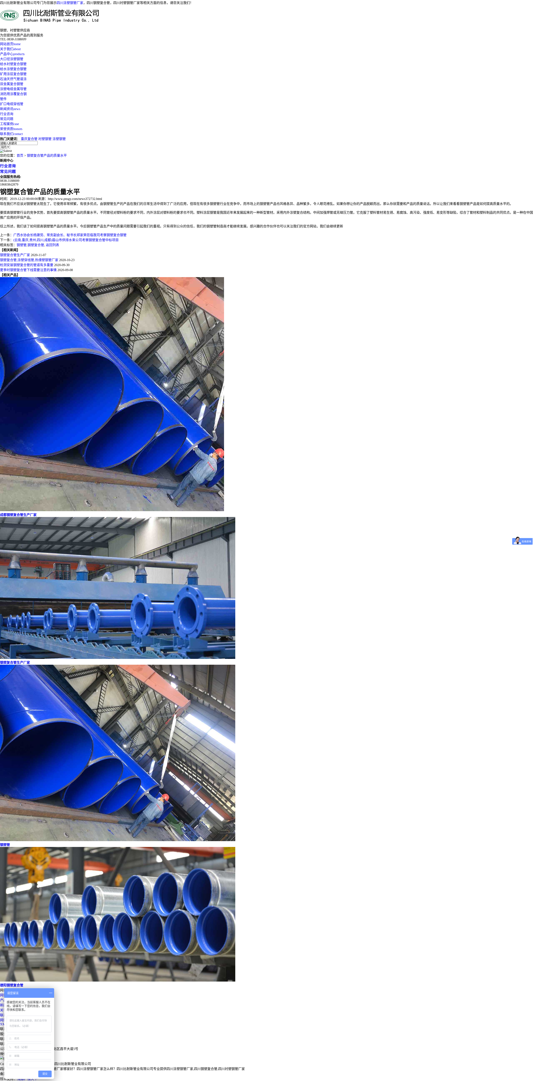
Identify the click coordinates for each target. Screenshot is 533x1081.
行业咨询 (6, 114)
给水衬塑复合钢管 (13, 64)
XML (3, 1024)
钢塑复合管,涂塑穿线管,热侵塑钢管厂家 (29, 260)
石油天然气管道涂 (13, 79)
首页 (20, 155)
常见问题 (6, 119)
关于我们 (10, 49)
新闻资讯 (10, 109)
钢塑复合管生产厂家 (15, 255)
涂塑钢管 (59, 139)
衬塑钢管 (45, 139)
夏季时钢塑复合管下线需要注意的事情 (28, 270)
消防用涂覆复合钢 (13, 94)
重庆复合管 (29, 139)
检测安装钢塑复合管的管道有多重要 (26, 265)
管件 (3, 99)
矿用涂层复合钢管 (13, 74)
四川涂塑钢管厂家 (70, 3)
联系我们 (11, 134)
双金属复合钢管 (11, 84)
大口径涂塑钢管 (11, 59)
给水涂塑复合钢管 (13, 69)
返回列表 (52, 245)
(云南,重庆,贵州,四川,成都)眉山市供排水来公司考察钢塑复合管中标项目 (66, 240)
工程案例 (9, 124)
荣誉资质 (11, 129)
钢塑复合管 (35, 245)
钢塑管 (22, 245)
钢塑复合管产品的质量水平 (47, 155)
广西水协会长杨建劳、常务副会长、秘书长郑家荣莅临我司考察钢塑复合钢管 (70, 235)
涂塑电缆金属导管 (13, 89)
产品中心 (12, 54)
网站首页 (10, 44)
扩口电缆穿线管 (11, 104)
